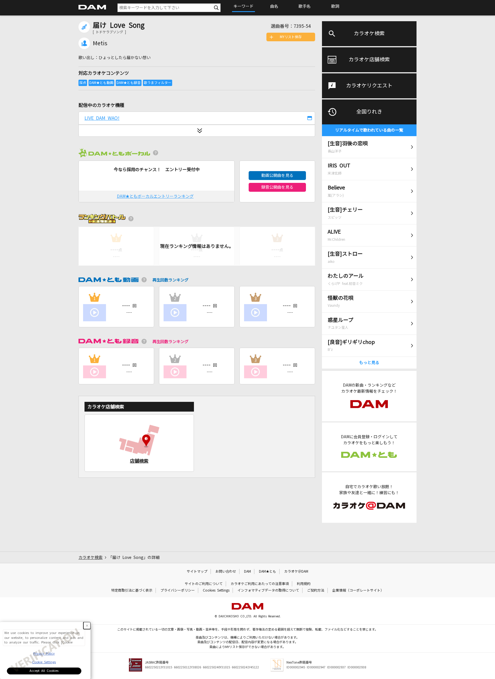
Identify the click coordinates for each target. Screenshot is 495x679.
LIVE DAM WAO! (102, 118)
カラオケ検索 (369, 33)
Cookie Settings (44, 662)
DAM (247, 571)
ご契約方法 (315, 590)
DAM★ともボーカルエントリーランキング (155, 196)
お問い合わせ (225, 571)
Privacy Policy (44, 653)
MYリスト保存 (291, 37)
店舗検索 (139, 461)
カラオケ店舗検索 (369, 59)
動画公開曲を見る (277, 175)
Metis (100, 43)
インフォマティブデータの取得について (268, 590)
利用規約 (304, 584)
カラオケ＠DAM (296, 571)
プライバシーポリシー (177, 590)
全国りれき (369, 111)
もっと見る (369, 363)
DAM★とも (267, 571)
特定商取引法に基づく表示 (131, 590)
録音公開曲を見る (277, 187)
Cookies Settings (216, 590)
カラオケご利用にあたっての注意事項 (260, 584)
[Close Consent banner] (87, 625)
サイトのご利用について (204, 584)
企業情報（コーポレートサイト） (358, 590)
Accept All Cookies (44, 670)
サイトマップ (197, 571)
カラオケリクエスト (369, 85)
